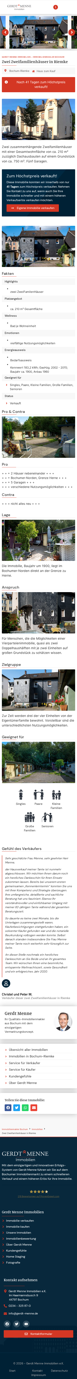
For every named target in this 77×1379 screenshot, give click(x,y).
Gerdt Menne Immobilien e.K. (45, 1363)
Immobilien (37, 1129)
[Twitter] (16, 1324)
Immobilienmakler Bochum (15, 1129)
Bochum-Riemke (19, 70)
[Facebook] (7, 1324)
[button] (8, 1107)
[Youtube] (26, 1324)
